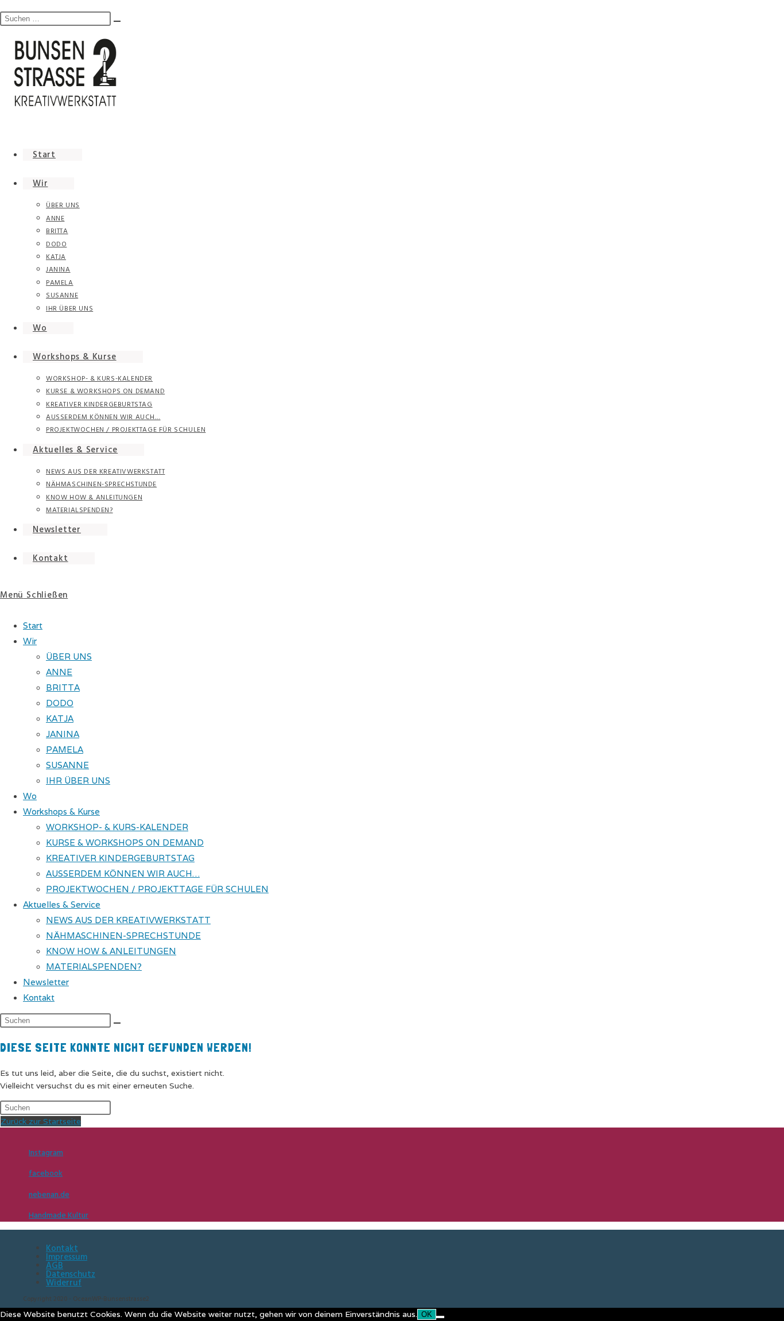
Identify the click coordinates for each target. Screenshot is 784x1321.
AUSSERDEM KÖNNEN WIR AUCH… (123, 873)
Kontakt (39, 997)
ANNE (59, 672)
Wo (30, 796)
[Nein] (440, 1317)
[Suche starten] (117, 1023)
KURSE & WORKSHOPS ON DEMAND (125, 842)
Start (32, 625)
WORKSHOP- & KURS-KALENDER (117, 827)
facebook (46, 1173)
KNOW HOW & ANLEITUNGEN (111, 951)
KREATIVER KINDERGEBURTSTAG (120, 858)
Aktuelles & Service (61, 904)
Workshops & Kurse (61, 811)
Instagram (46, 1153)
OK (426, 1314)
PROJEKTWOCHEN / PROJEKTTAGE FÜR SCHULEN (157, 889)
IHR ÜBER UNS (78, 780)
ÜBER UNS (69, 656)
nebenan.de (49, 1194)
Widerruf (63, 1283)
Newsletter (46, 982)
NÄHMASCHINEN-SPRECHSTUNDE (123, 935)
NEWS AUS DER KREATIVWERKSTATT (128, 920)
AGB (54, 1266)
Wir (30, 641)
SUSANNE (67, 765)
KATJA (59, 718)
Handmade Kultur (58, 1215)
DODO (59, 703)
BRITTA (63, 687)
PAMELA (64, 749)
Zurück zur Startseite (41, 1121)
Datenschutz (70, 1274)
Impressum (66, 1257)
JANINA (62, 734)
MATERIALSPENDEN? (94, 966)
